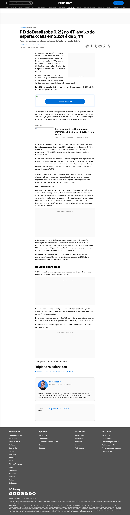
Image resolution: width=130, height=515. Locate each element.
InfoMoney (14, 431)
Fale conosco (107, 451)
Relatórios (43, 435)
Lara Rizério (24, 45)
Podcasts (78, 442)
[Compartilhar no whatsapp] (87, 46)
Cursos (42, 445)
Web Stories (79, 448)
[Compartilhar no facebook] (91, 46)
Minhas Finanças (89, 7)
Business (101, 7)
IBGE (64, 372)
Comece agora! (64, 101)
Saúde (11, 480)
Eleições (62, 7)
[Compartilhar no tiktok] (30, 493)
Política (12, 445)
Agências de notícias (38, 45)
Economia (70, 7)
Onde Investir (51, 7)
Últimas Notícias (16, 7)
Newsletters (118, 3)
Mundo (79, 7)
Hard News (56, 372)
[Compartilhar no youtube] (34, 493)
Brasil (108, 7)
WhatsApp (79, 438)
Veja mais (106, 431)
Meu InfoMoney (30, 7)
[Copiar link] (108, 46)
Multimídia (80, 431)
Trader (123, 7)
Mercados (41, 7)
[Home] (65, 3)
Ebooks (42, 448)
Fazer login (106, 435)
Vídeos (77, 445)
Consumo (13, 470)
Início (6, 7)
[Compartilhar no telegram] (104, 46)
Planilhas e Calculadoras (48, 442)
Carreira (12, 477)
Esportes (12, 473)
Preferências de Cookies (111, 448)
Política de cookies (109, 445)
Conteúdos (43, 438)
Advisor (115, 7)
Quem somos (107, 438)
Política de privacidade (110, 442)
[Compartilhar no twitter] (95, 46)
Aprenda (43, 431)
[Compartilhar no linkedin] (100, 46)
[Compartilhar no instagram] (10, 493)
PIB (70, 372)
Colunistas (13, 483)
